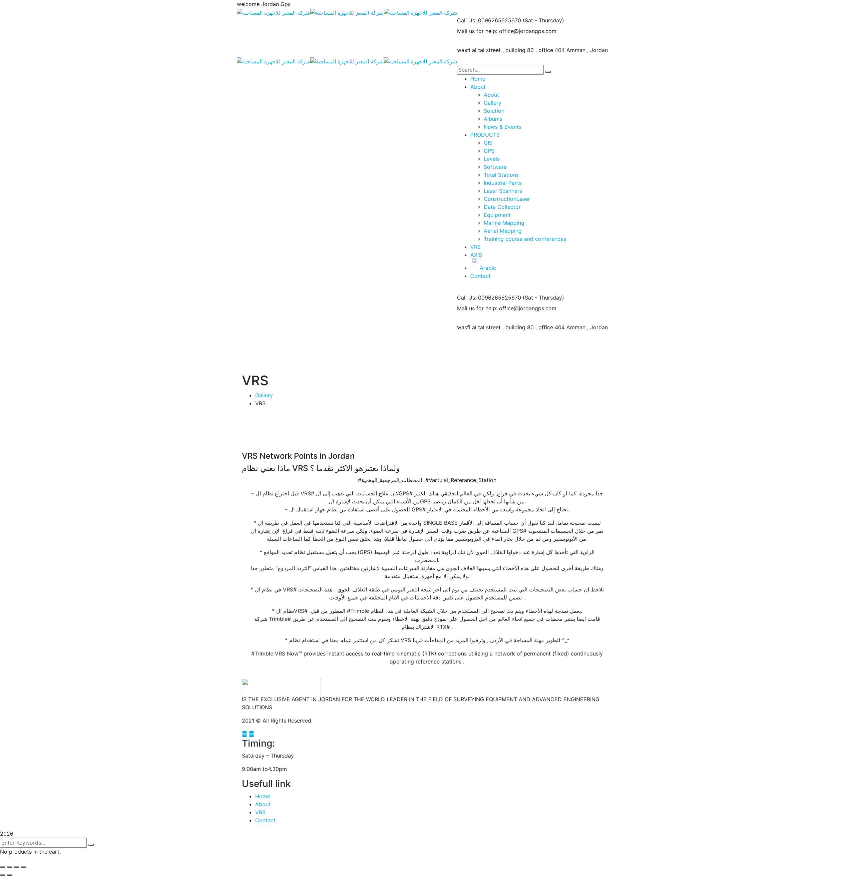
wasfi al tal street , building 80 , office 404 (511, 50)
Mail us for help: (477, 31)
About (263, 804)
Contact (265, 820)
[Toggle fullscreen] (16, 867)
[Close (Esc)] (2, 867)
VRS (260, 812)
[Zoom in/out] (23, 867)
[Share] (9, 867)
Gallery (264, 395)
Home (262, 796)
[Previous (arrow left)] (2, 875)
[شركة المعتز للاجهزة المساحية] (273, 12)
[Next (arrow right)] (9, 875)
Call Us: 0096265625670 (489, 20)
